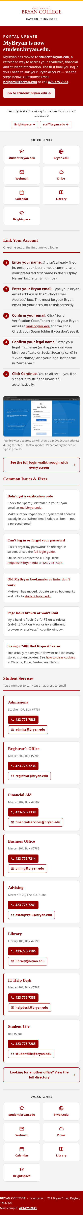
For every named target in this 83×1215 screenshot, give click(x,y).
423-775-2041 (28, 1208)
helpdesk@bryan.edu (20, 82)
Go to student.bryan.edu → (29, 93)
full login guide (44, 551)
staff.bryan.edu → (56, 124)
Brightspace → (24, 124)
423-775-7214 (26, 859)
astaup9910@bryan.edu (34, 915)
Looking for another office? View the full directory (43, 1074)
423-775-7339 (26, 812)
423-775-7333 (58, 82)
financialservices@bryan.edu (38, 822)
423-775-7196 (26, 951)
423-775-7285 (26, 1044)
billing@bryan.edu (30, 868)
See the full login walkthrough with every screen (43, 465)
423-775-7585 (26, 720)
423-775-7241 (26, 905)
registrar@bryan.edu (32, 776)
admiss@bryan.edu (30, 729)
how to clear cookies (60, 657)
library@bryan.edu (30, 961)
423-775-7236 (26, 766)
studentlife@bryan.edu (33, 1054)
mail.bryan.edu (38, 326)
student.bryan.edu (38, 596)
